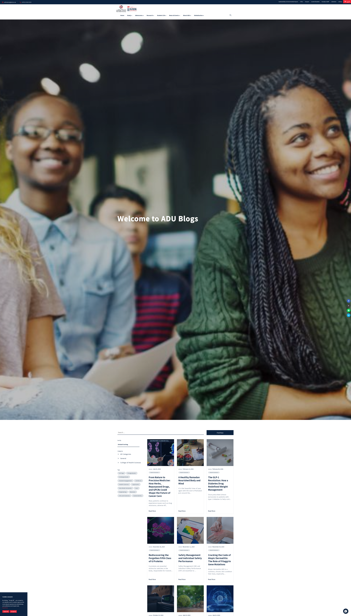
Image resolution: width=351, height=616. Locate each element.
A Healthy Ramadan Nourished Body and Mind (189, 480)
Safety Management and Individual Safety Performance (190, 558)
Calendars (333, 1)
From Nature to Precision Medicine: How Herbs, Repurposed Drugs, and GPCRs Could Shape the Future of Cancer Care (159, 486)
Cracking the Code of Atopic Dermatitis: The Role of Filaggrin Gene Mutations (219, 559)
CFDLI (301, 1)
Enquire (307, 1)
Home (122, 15)
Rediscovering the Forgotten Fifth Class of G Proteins (160, 558)
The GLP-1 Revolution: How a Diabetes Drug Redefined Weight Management (218, 483)
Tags (118, 470)
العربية (348, 1)
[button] (348, 301)
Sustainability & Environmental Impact (288, 1)
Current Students (315, 1)
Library (340, 1)
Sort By (119, 440)
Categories (120, 451)
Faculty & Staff (325, 1)
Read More (5, 608)
